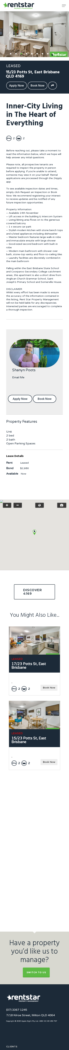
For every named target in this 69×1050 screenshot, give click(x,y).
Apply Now (16, 85)
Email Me (18, 377)
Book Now (37, 85)
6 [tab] (37, 53)
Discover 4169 (32, 592)
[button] (34, 532)
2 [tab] (16, 53)
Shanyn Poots (24, 370)
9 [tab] (53, 53)
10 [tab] (58, 53)
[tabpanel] (34, 34)
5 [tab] (32, 53)
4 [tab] (26, 53)
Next (60, 36)
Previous (8, 36)
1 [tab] (10, 53)
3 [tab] (21, 53)
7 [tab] (42, 53)
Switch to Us (36, 972)
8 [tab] (48, 53)
